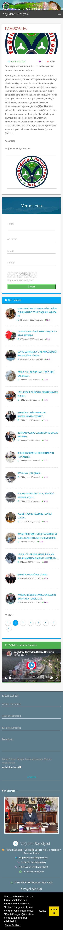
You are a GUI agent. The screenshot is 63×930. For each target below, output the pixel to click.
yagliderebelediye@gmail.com (33, 857)
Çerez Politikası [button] (13, 925)
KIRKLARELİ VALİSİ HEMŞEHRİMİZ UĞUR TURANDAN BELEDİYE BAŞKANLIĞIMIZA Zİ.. (37, 312)
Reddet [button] (42, 911)
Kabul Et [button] (54, 911)
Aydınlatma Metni (10, 767)
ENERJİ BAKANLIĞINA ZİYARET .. (33, 574)
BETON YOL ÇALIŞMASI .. (30, 473)
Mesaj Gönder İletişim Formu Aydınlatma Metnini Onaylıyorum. (27, 761)
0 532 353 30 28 (23, 882)
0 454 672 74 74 (26, 867)
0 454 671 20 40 (28, 862)
